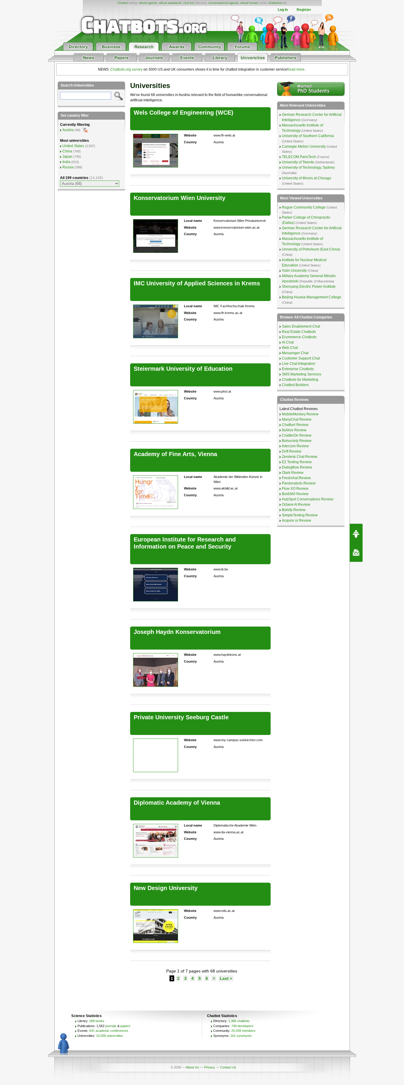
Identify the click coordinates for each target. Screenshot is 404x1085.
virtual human (249, 2)
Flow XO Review (295, 489)
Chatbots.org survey (126, 69)
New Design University (166, 888)
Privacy (209, 1067)
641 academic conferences (108, 1030)
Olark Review (292, 473)
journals (111, 1026)
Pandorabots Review (299, 483)
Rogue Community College (304, 207)
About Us (192, 1067)
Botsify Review (294, 510)
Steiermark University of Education (183, 368)
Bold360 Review (295, 494)
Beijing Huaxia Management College (311, 297)
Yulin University (294, 271)
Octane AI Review (296, 504)
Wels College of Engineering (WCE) (183, 112)
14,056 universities (109, 1035)
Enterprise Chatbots (298, 369)
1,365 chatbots (239, 1021)
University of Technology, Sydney (308, 167)
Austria (68, 130)
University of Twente (298, 162)
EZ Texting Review (297, 462)
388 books (96, 1021)
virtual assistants (170, 2)
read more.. (297, 69)
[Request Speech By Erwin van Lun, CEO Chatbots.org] (356, 533)
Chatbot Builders (295, 385)
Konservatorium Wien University (179, 198)
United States (73, 146)
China (67, 151)
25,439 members (243, 1030)
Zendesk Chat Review (299, 457)
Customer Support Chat (301, 358)
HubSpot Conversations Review (307, 499)
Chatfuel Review (295, 425)
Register (304, 10)
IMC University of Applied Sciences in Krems (197, 283)
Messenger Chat (295, 353)
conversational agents (223, 2)
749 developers (242, 1026)
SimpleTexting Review (300, 515)
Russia (68, 167)
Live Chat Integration (298, 364)
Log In (283, 10)
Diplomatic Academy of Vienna (177, 802)
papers (125, 1026)
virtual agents (148, 2)
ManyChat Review (296, 419)
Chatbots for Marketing (300, 380)
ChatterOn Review (296, 435)
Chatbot (122, 2)
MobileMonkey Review (300, 414)
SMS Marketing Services (301, 374)
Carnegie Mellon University (304, 146)
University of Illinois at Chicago (306, 178)
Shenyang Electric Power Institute (309, 286)
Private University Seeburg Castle (181, 717)
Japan (67, 156)
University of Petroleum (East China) (311, 249)
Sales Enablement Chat (301, 326)
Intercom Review (295, 446)
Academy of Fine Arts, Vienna (175, 454)
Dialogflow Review (297, 467)
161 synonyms (241, 1035)
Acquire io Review (296, 520)
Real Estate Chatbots (299, 332)
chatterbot (275, 2)
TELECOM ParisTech (299, 157)
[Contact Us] (356, 552)
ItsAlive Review (294, 430)
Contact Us (228, 1067)
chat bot (188, 2)
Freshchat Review (296, 478)
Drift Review (291, 451)
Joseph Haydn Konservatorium (177, 632)
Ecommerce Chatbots (299, 337)
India (66, 162)
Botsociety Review (296, 441)
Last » (226, 978)
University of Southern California (308, 136)
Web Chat (290, 348)
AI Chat (288, 342)
